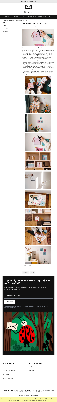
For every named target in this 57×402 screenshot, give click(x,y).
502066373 (20, 391)
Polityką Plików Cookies (38, 398)
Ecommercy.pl (34, 395)
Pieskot (52, 55)
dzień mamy (31, 63)
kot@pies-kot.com (49, 390)
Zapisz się (10, 301)
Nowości (5, 29)
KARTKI (5, 26)
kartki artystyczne (26, 72)
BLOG (39, 26)
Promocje (5, 31)
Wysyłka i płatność (8, 378)
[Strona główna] (28, 7)
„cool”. (23, 64)
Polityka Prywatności (9, 370)
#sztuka (32, 272)
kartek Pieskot (36, 60)
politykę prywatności (23, 306)
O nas (4, 367)
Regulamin (6, 374)
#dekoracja (25, 272)
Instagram (31, 370)
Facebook (31, 367)
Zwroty (5, 382)
